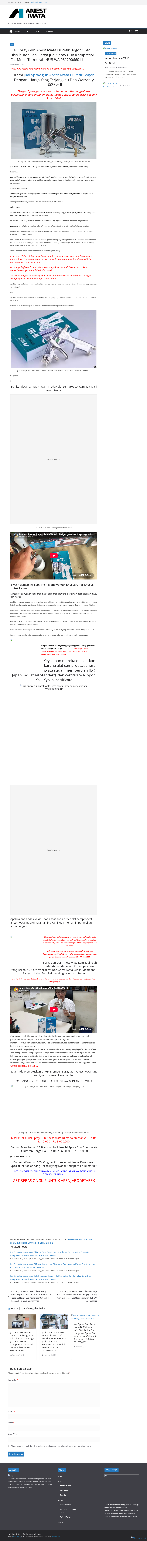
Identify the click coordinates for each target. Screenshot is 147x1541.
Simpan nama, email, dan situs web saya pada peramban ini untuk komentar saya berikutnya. (51, 1446)
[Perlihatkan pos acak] (136, 31)
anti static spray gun (39, 2)
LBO (12, 45)
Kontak (49, 31)
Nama (11, 1411)
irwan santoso (122, 67)
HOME (17, 31)
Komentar (13, 1380)
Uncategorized (111, 53)
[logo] (10, 1476)
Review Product (66, 1485)
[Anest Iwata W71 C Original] (121, 48)
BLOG (26, 31)
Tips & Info (64, 1490)
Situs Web (12, 1434)
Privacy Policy (65, 1504)
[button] (29, 31)
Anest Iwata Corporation (114, 1505)
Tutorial (63, 1495)
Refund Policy (65, 1517)
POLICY (37, 31)
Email (11, 1422)
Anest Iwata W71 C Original (117, 60)
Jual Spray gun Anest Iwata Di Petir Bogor (59, 74)
